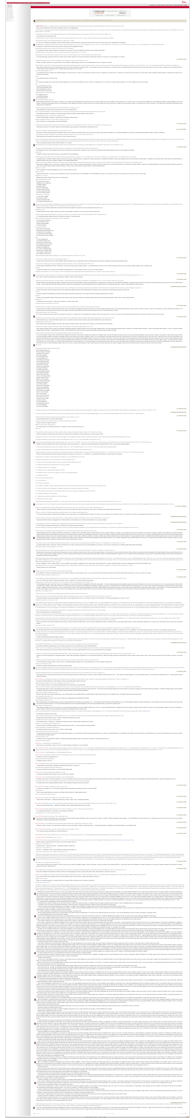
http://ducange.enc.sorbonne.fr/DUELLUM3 (103, 20)
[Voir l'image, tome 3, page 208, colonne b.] (34, 704)
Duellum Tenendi (39, 679)
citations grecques (121, 15)
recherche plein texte (112, 11)
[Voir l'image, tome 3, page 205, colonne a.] (34, 275)
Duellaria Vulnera (39, 752)
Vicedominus (135, 527)
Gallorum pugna (43, 882)
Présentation (152, 5)
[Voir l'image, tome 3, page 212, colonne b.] (34, 1062)
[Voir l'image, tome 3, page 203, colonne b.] (34, 21)
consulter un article (99, 11)
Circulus (132, 840)
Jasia (50, 882)
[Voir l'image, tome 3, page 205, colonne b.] (34, 316)
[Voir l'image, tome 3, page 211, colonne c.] (34, 1023)
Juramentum (56, 303)
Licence (100, 1117)
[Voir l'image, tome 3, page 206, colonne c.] (34, 538)
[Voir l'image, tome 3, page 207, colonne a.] (34, 571)
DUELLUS (183, 1113)
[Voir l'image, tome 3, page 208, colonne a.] (34, 668)
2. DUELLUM (37, 1113)
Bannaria (148, 711)
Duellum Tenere (39, 816)
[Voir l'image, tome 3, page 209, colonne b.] (34, 859)
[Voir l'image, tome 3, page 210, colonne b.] (34, 934)
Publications (159, 5)
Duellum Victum (39, 754)
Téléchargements (177, 5)
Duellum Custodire (39, 777)
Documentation (168, 5)
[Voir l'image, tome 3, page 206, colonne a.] (34, 442)
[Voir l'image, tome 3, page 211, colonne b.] (34, 999)
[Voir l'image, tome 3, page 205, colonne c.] (34, 345)
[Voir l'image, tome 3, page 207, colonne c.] (34, 630)
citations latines (99, 15)
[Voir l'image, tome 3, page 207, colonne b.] (34, 604)
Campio (39, 428)
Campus (128, 840)
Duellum (37, 869)
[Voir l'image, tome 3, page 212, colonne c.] (34, 1083)
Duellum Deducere (39, 786)
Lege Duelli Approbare (40, 837)
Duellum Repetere (39, 834)
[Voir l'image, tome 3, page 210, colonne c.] (34, 953)
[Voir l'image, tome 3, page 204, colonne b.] (34, 145)
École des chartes (110, 1113)
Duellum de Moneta (39, 823)
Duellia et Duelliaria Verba (41, 748)
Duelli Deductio (39, 797)
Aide (184, 5)
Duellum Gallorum (39, 874)
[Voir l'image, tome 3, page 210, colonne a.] (34, 916)
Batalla (172, 504)
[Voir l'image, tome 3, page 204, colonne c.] (34, 204)
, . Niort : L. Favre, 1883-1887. (29, 3)
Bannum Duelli (38, 743)
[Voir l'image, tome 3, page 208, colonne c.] (34, 750)
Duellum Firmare (39, 763)
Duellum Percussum (40, 840)
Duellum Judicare (39, 808)
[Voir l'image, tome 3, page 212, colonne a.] (34, 1043)
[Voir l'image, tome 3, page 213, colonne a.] (34, 1108)
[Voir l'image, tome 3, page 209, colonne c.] (34, 894)
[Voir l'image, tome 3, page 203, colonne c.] (34, 45)
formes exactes (123, 11)
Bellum (120, 840)
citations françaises (110, 15)
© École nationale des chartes (91, 1117)
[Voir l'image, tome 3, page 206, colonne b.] (34, 504)
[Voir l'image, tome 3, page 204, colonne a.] (34, 100)
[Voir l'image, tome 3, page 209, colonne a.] (34, 818)
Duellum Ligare (39, 772)
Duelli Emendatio (39, 803)
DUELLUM (38, 26)
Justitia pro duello (52, 803)
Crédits (104, 1117)
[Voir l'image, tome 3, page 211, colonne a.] (34, 977)
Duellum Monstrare (40, 829)
